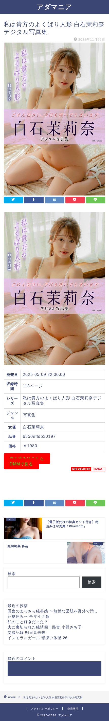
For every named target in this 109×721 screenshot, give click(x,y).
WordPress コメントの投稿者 (64, 668)
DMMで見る (21, 464)
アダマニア (54, 7)
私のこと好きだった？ (28, 622)
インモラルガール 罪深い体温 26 (37, 638)
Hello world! (19, 668)
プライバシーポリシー (45, 708)
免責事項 (73, 708)
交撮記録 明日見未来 (26, 632)
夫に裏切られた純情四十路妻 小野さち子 (45, 627)
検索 (12, 573)
